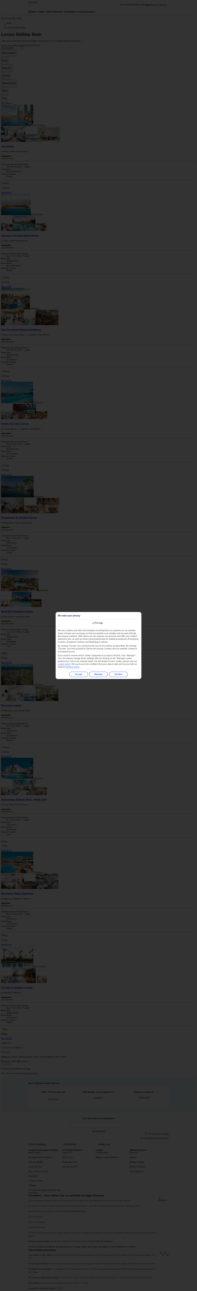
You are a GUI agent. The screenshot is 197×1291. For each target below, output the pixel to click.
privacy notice (72, 667)
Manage (98, 674)
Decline (118, 674)
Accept (78, 674)
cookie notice (64, 664)
